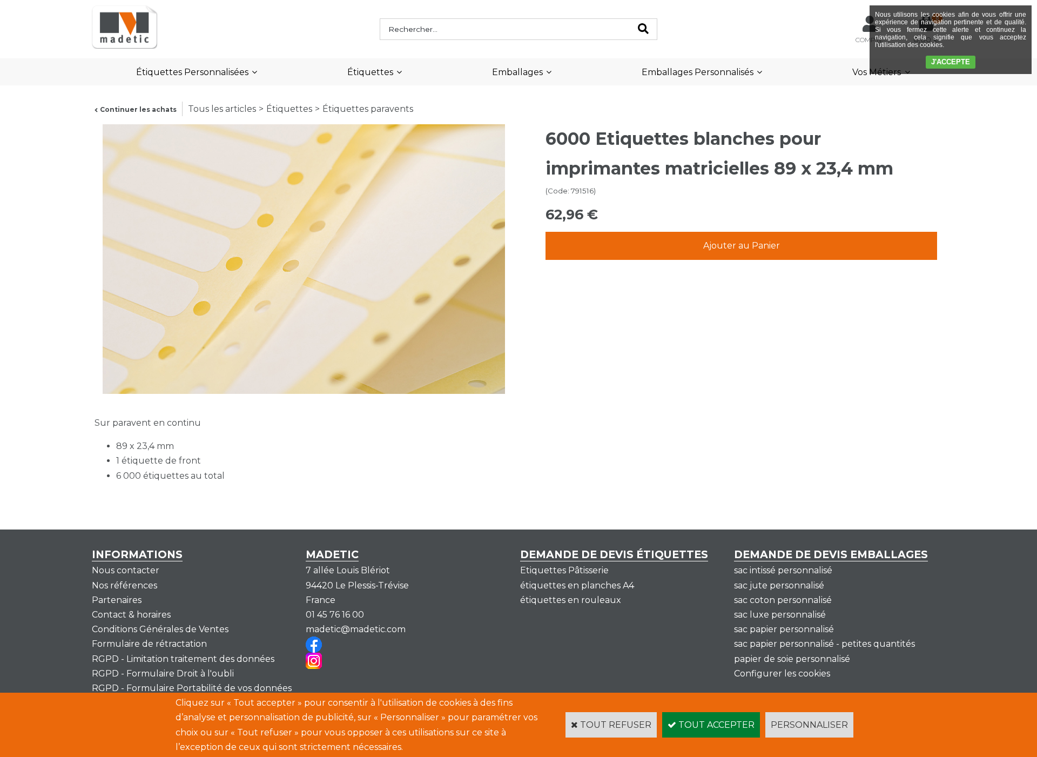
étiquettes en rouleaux (570, 600)
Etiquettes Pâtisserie (564, 570)
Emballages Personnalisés (697, 72)
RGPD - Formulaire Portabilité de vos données (192, 688)
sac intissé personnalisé (783, 570)
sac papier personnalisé (784, 629)
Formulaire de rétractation (149, 644)
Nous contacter (125, 570)
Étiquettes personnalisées (192, 72)
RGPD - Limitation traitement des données (183, 659)
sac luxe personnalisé (780, 614)
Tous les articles (222, 109)
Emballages (517, 72)
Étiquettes (370, 72)
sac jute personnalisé (779, 585)
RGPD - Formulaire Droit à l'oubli (163, 673)
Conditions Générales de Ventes (160, 629)
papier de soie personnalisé (792, 659)
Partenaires (117, 600)
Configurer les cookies (782, 673)
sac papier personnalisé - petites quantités (824, 644)
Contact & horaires (131, 614)
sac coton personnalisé (783, 600)
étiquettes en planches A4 (577, 585)
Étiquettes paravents (367, 109)
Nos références (124, 585)
